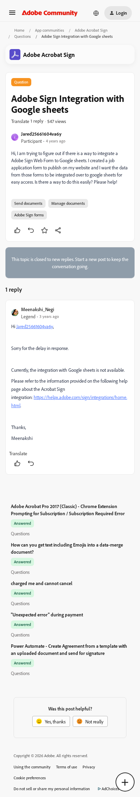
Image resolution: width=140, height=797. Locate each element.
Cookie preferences (30, 777)
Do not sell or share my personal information (52, 788)
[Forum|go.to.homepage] (50, 12)
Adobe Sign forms (29, 214)
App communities (49, 30)
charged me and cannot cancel (41, 583)
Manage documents (68, 203)
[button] (12, 15)
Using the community (32, 766)
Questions (22, 36)
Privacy (89, 766)
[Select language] (96, 12)
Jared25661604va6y (41, 134)
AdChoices (110, 788)
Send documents (28, 203)
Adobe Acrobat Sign (91, 30)
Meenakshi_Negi (37, 309)
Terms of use (66, 766)
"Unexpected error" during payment (47, 614)
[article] (70, 387)
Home (19, 30)
